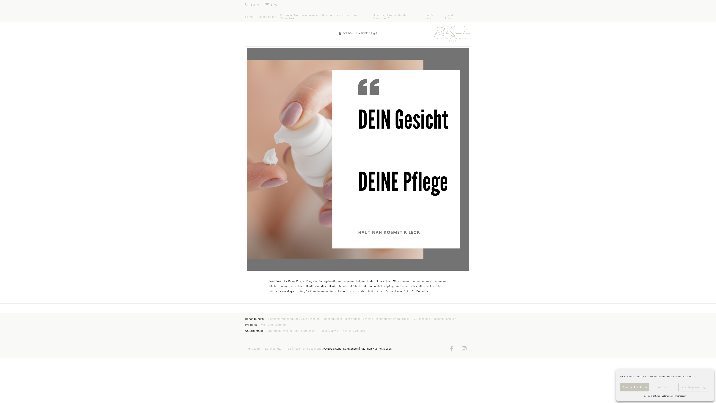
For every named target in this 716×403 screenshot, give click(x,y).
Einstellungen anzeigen (694, 387)
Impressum (680, 396)
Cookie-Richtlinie (652, 396)
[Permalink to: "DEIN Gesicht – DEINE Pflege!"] (358, 159)
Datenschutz (667, 396)
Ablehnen (663, 387)
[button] (252, 4)
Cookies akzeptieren (634, 387)
